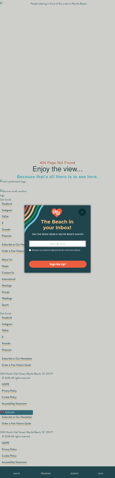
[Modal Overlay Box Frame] (57, 239)
